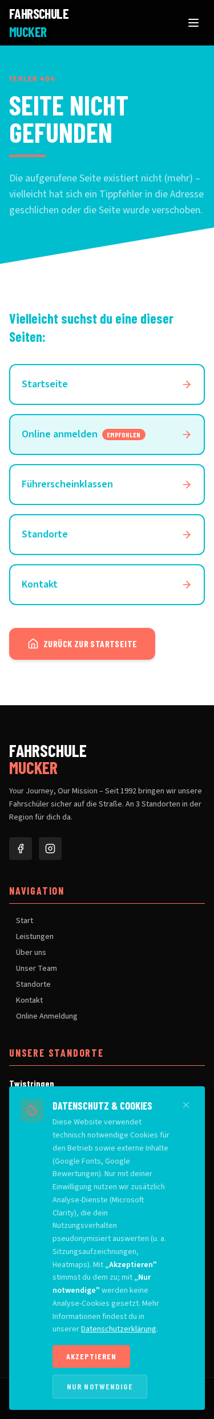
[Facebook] (20, 848)
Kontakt (29, 1000)
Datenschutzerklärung (118, 1329)
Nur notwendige (100, 1386)
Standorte (33, 984)
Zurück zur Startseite (90, 643)
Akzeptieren (91, 1356)
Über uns (31, 952)
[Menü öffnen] (193, 22)
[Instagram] (50, 848)
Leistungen (35, 936)
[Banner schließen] (186, 1105)
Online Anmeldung (47, 1016)
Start (24, 920)
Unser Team (36, 968)
